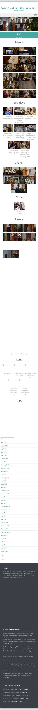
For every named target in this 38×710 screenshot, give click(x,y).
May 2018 (3, 513)
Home (17, 37)
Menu (19, 15)
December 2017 (5, 526)
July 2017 (3, 538)
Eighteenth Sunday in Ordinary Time (12, 692)
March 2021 (4, 484)
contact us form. (7, 653)
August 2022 (4, 471)
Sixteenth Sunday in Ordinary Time (12, 698)
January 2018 (4, 522)
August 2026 (4, 446)
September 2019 (5, 494)
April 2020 (3, 487)
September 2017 (5, 532)
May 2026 (3, 452)
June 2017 (3, 541)
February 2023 (5, 465)
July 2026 (3, 449)
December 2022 (5, 468)
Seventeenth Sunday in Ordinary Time (13, 695)
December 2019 (5, 490)
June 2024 (3, 462)
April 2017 (3, 548)
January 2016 (4, 551)
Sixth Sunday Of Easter (9, 701)
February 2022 (5, 478)
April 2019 (3, 503)
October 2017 (4, 529)
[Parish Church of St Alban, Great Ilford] (19, 30)
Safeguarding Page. (28, 656)
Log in (2, 559)
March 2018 (4, 519)
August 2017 (4, 535)
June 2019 (3, 497)
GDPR (7, 677)
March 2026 (4, 455)
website (10, 643)
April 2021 (3, 481)
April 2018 (3, 516)
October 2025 (4, 458)
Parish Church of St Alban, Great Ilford (19, 8)
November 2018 (5, 506)
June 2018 (3, 510)
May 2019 (3, 500)
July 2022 (3, 474)
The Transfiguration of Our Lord (11, 689)
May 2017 (3, 545)
